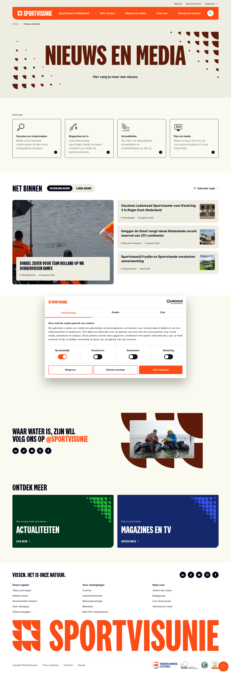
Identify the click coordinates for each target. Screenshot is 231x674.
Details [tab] (115, 312)
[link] (45, 590)
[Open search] (210, 13)
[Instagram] (40, 451)
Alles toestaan (160, 369)
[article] (63, 521)
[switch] (97, 356)
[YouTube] (32, 451)
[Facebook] (48, 451)
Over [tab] (162, 312)
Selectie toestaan (115, 369)
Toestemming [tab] (68, 312)
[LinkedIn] (15, 451)
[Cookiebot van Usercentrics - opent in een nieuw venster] (169, 302)
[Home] (34, 13)
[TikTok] (24, 451)
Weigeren (70, 369)
